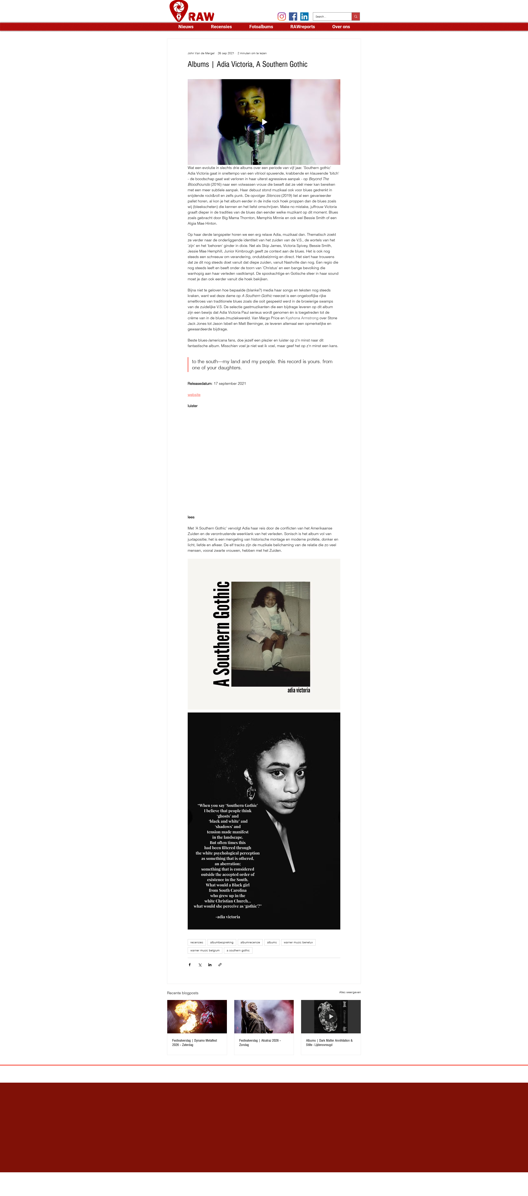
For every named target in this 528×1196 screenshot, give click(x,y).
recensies (196, 942)
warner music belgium (205, 950)
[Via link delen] (220, 965)
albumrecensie (250, 942)
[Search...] (356, 16)
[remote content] (224, 455)
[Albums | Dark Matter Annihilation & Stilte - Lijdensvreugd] (331, 1016)
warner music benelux (298, 942)
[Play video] (264, 122)
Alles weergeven (350, 992)
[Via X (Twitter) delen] (200, 965)
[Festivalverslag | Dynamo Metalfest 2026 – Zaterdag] (197, 1016)
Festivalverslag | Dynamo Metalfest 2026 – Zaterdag (194, 1042)
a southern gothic (238, 950)
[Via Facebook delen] (190, 965)
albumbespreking (221, 942)
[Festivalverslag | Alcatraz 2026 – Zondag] (264, 1016)
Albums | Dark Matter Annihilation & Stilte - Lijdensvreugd (329, 1042)
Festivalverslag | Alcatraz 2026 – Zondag (260, 1042)
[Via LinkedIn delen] (210, 965)
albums (272, 942)
